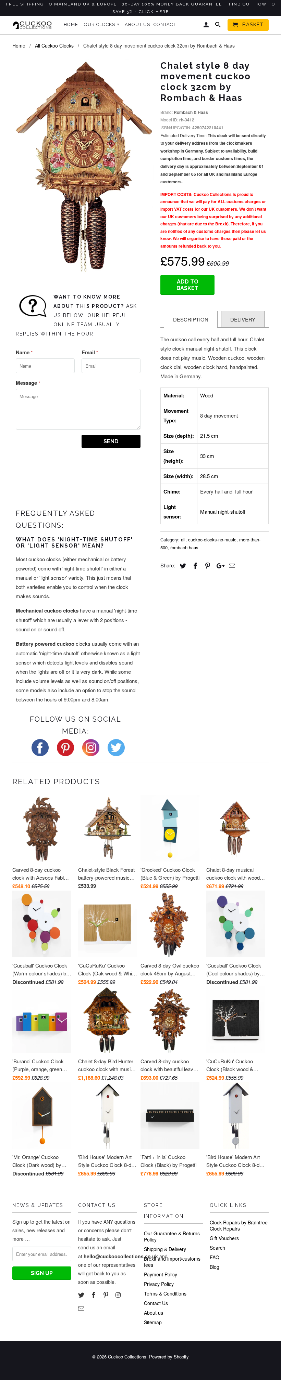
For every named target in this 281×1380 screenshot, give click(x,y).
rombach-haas (184, 547)
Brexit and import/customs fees (172, 1261)
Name (24, 352)
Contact (165, 24)
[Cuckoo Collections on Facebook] (94, 1294)
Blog (214, 1266)
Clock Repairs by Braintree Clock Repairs (239, 1225)
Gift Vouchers (224, 1238)
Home (71, 24)
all (183, 539)
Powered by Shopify (169, 1356)
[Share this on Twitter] (181, 565)
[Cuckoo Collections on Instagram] (118, 1294)
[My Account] (207, 26)
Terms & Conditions (165, 1293)
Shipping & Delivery (165, 1249)
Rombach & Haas (191, 112)
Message (28, 382)
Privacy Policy (159, 1283)
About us (153, 1312)
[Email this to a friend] (230, 565)
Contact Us (156, 1303)
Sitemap (153, 1322)
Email (90, 352)
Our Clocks (102, 24)
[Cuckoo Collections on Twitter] (82, 1294)
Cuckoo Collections (127, 1356)
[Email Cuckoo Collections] (82, 1308)
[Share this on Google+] (218, 565)
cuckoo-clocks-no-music (212, 539)
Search (217, 1247)
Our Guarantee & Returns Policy (172, 1236)
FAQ (214, 1257)
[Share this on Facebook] (194, 565)
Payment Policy (160, 1274)
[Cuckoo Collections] (33, 25)
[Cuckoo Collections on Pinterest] (106, 1294)
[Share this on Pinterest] (206, 565)
